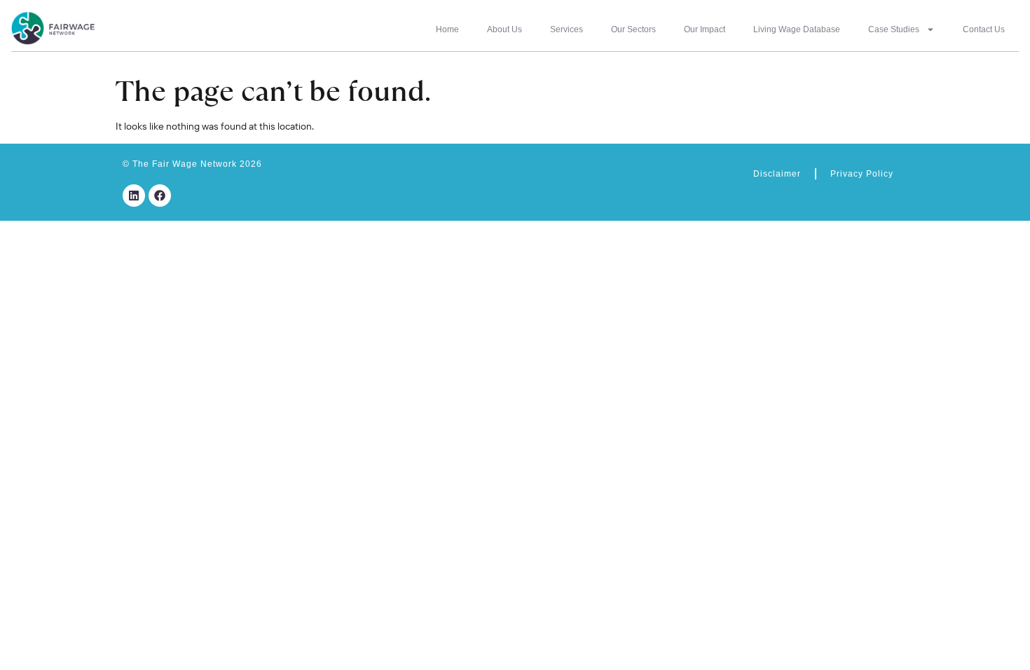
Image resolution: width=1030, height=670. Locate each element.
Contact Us (984, 29)
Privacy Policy (861, 174)
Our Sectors (633, 29)
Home (447, 29)
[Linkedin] (134, 195)
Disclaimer (777, 174)
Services (566, 29)
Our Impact (704, 29)
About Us (504, 29)
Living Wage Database (796, 29)
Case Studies (893, 29)
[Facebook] (160, 195)
